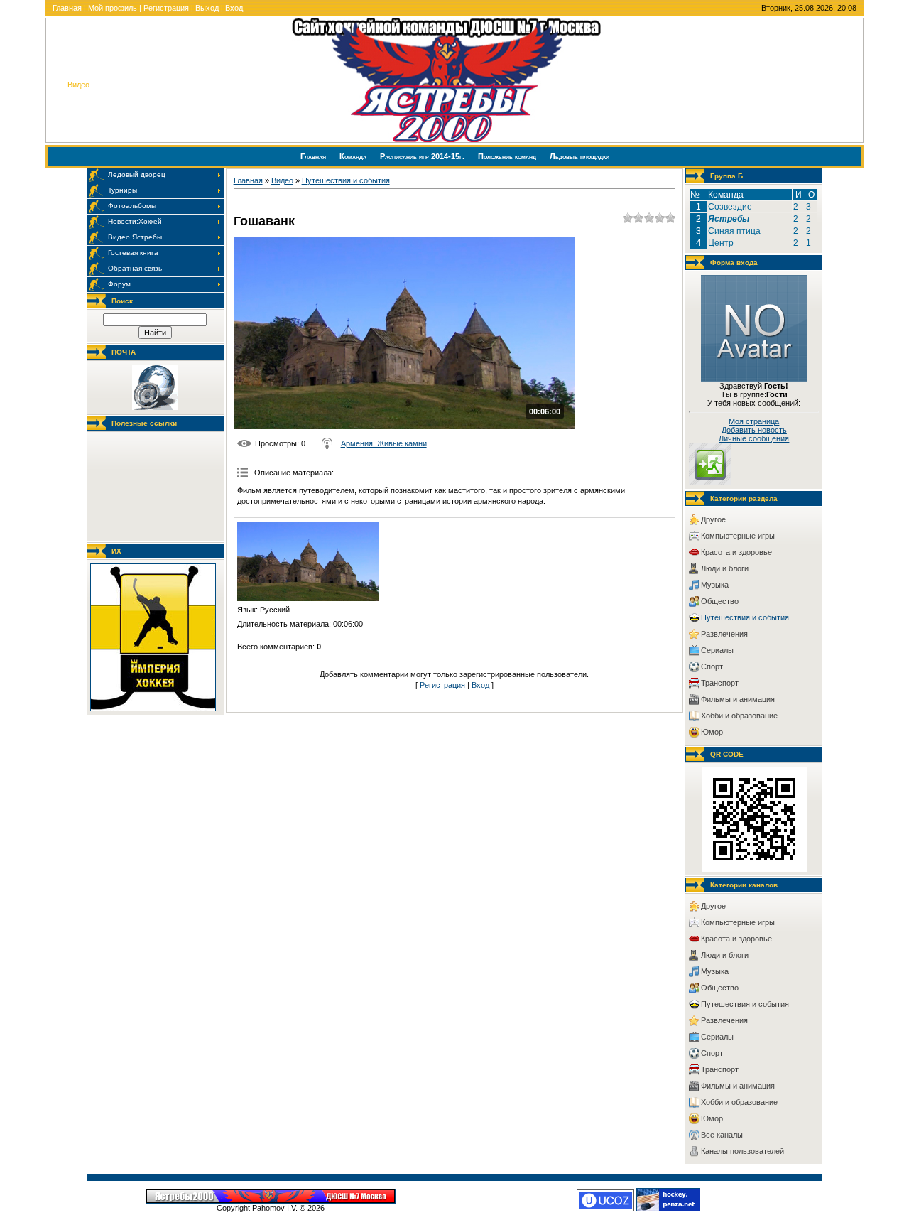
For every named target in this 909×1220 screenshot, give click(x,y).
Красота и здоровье (736, 552)
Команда (354, 156)
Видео (282, 180)
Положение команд (508, 156)
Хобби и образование (739, 715)
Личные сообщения (754, 438)
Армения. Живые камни (384, 443)
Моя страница (754, 421)
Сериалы (717, 650)
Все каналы (722, 1134)
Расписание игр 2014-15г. (423, 156)
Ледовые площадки (579, 156)
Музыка (715, 585)
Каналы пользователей (742, 1151)
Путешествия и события (346, 180)
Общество (720, 601)
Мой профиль (112, 8)
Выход (207, 8)
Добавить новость (754, 430)
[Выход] (710, 482)
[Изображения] (308, 562)
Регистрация (166, 8)
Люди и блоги (725, 568)
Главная (67, 8)
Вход (234, 8)
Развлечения (724, 634)
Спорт (712, 666)
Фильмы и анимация (738, 699)
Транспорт (720, 683)
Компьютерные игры (738, 535)
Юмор (712, 732)
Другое (713, 519)
